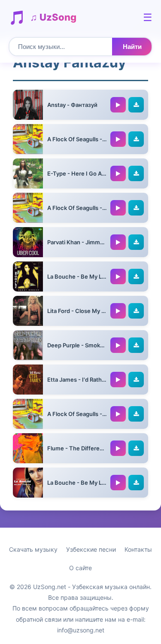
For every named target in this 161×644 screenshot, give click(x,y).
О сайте (80, 567)
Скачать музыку (33, 549)
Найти (132, 46)
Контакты (138, 549)
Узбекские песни (91, 549)
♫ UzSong (53, 17)
